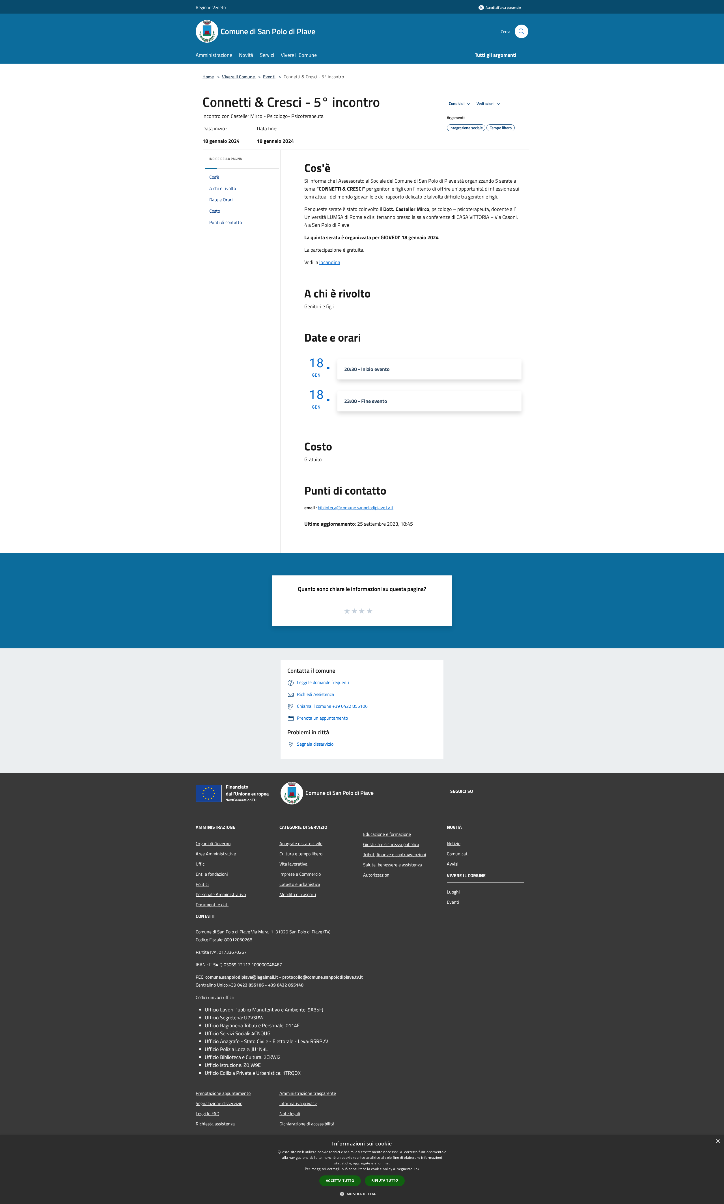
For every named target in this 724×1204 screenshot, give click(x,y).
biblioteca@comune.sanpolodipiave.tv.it (355, 507)
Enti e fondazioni (212, 874)
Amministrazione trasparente (307, 1093)
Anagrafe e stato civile (300, 843)
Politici (202, 884)
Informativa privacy (298, 1103)
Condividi (457, 103)
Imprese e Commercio (300, 874)
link (416, 1168)
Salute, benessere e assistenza (392, 864)
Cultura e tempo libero (300, 853)
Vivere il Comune (239, 76)
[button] (362, 1193)
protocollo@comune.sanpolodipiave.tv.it (322, 977)
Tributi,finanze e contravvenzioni (394, 854)
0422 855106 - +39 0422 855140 (270, 984)
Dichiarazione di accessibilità (306, 1123)
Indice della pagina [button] (225, 158)
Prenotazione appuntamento (223, 1093)
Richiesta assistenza (215, 1123)
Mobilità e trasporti (297, 894)
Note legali (289, 1113)
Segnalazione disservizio (219, 1103)
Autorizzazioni (377, 874)
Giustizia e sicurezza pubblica (391, 844)
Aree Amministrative (216, 853)
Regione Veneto (211, 7)
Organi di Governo (213, 843)
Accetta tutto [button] (340, 1180)
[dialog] (362, 1169)
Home (208, 76)
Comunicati (458, 853)
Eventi (269, 76)
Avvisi (452, 863)
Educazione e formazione (387, 834)
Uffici (201, 863)
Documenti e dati (212, 904)
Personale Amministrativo (221, 894)
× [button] (718, 1141)
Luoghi (453, 891)
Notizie (453, 843)
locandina (329, 262)
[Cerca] (521, 31)
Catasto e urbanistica (299, 884)
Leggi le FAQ (207, 1113)
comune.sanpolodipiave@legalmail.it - (243, 977)
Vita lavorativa (293, 863)
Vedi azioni (486, 103)
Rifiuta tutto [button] (384, 1180)
